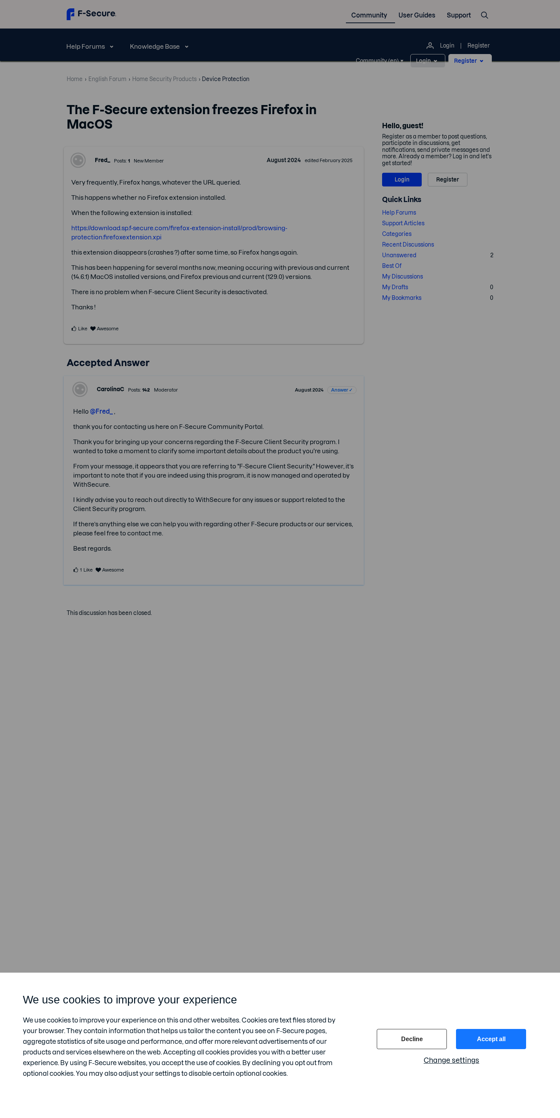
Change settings (451, 1060)
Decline (412, 1039)
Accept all (491, 1039)
